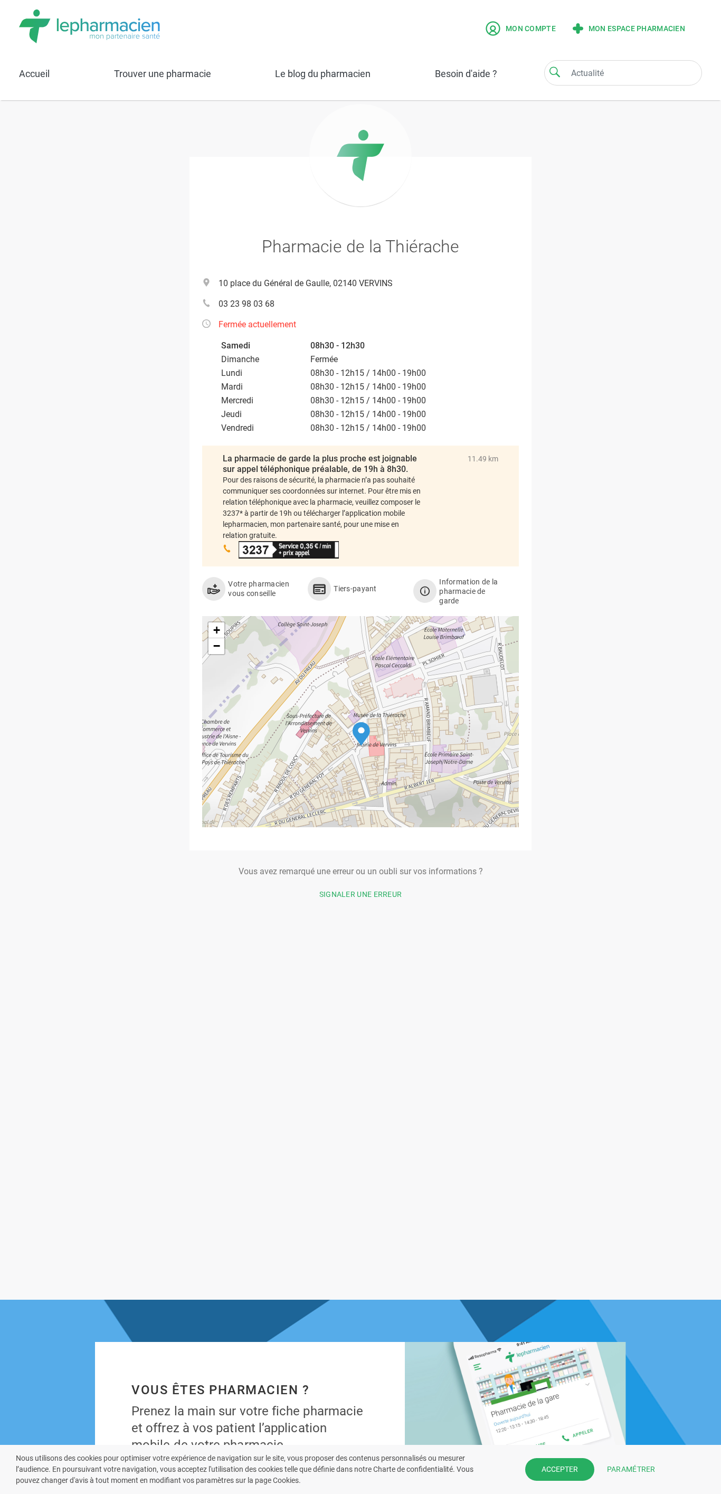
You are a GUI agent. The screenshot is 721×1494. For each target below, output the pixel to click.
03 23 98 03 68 (246, 304)
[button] (361, 734)
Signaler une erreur (360, 894)
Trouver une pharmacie (162, 73)
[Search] (554, 72)
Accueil (34, 73)
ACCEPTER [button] (560, 1469)
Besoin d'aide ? (466, 73)
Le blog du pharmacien (323, 73)
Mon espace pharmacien (637, 28)
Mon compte (531, 28)
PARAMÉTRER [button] (631, 1469)
